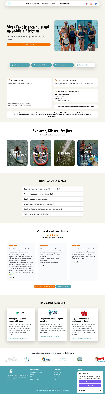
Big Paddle (45, 4)
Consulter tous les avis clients (43, 286)
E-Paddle (54, 4)
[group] (25, 359)
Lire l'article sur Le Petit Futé (80, 338)
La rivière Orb (57, 372)
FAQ (54, 379)
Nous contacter (30, 44)
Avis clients (56, 377)
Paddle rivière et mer (32, 4)
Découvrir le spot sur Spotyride (49, 336)
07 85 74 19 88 (68, 83)
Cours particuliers (64, 4)
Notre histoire (57, 374)
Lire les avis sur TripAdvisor (17, 338)
